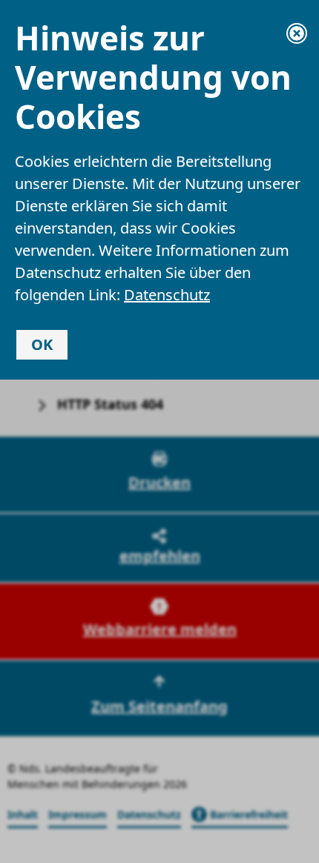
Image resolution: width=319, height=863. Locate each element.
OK (42, 344)
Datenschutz (167, 295)
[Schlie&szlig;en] (296, 33)
